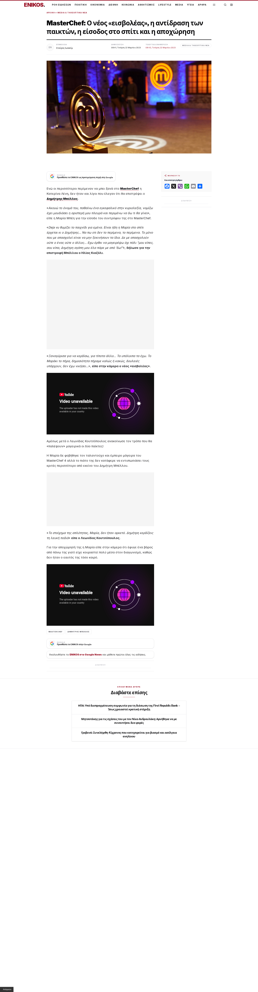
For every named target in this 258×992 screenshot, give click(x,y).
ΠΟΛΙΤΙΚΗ (81, 4)
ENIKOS (34, 4)
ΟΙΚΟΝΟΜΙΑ (97, 4)
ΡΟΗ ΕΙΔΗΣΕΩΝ (61, 4)
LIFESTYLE (165, 4)
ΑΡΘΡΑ (202, 4)
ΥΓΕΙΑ (190, 4)
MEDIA (179, 4)
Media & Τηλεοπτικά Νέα (72, 13)
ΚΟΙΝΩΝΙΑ (128, 4)
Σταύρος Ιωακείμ (64, 48)
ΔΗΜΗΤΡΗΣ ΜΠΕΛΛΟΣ (78, 632)
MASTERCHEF (55, 632)
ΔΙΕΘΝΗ (113, 4)
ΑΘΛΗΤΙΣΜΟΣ (146, 4)
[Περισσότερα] (214, 5)
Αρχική (51, 13)
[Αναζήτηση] (225, 4)
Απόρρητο (7, 989)
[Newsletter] (231, 4)
